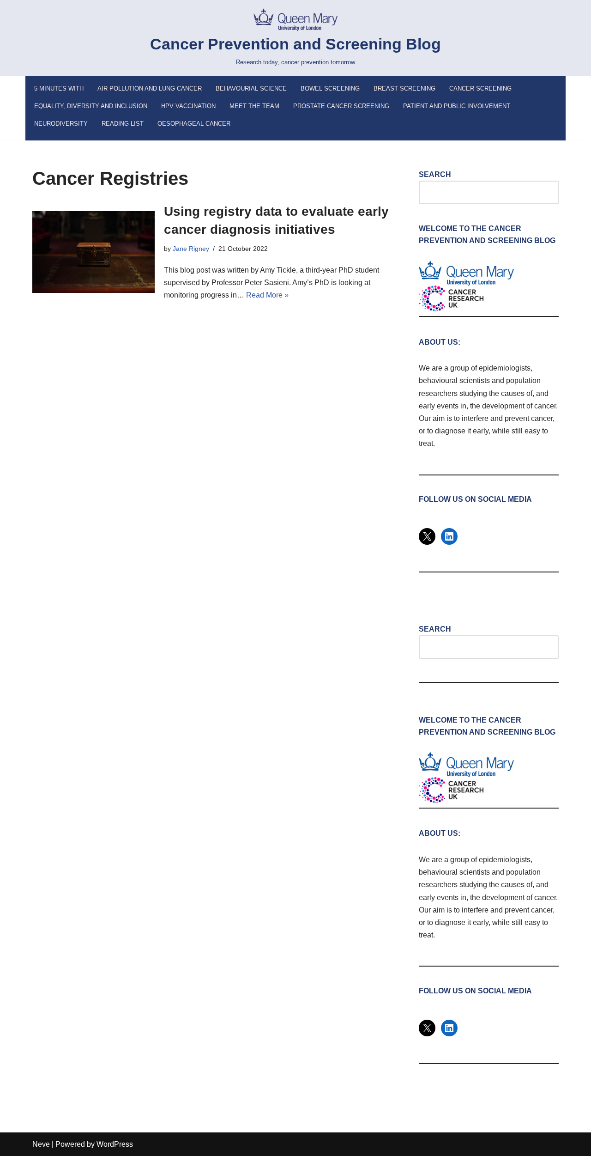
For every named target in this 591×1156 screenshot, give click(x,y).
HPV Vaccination (188, 106)
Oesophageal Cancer (193, 123)
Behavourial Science (251, 88)
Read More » (267, 295)
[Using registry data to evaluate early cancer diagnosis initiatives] (93, 252)
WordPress (114, 1144)
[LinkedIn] (449, 536)
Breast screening (404, 88)
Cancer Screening (480, 88)
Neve (41, 1144)
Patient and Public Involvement (456, 106)
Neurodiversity (61, 123)
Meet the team (254, 106)
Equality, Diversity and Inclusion (90, 106)
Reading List (123, 123)
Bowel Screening (330, 88)
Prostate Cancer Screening (341, 106)
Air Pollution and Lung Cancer (149, 88)
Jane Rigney (191, 248)
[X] (427, 536)
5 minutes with (59, 88)
